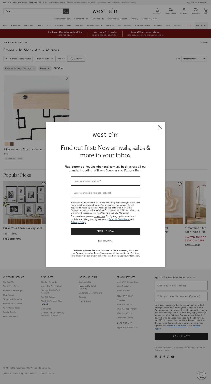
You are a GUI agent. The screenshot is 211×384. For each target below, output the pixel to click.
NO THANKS (105, 240)
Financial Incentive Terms (87, 253)
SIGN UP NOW (105, 231)
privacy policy (97, 256)
